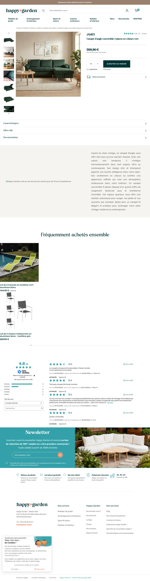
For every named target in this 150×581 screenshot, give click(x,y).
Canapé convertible (49, 28)
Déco (112, 19)
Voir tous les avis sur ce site (23, 379)
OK (60, 455)
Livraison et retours (113, 520)
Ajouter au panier (117, 64)
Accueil (19, 28)
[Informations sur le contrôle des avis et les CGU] (34, 376)
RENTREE (137, 19)
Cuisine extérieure (74, 20)
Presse (88, 524)
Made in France (92, 533)
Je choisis (14, 569)
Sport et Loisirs (56, 20)
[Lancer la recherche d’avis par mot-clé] (42, 408)
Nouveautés (123, 19)
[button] (3, 578)
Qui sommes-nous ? (93, 511)
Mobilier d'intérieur (94, 20)
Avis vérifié (129, 364)
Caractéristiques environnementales (119, 533)
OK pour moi (39, 569)
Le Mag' (89, 520)
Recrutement (91, 516)
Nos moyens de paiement (115, 516)
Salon (39, 28)
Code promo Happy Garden (116, 525)
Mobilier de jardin (13, 20)
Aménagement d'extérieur (33, 20)
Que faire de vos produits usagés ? (119, 529)
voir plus (110, 403)
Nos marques (91, 529)
